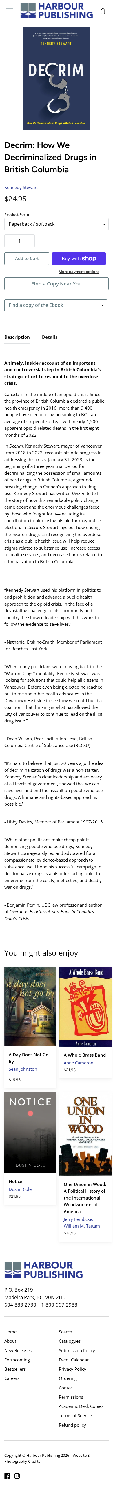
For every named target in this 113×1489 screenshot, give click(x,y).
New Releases (18, 1350)
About (10, 1341)
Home (10, 1332)
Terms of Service (75, 1415)
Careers (11, 1378)
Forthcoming (17, 1360)
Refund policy (72, 1425)
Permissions (71, 1397)
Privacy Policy (72, 1369)
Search (65, 1332)
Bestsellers (15, 1369)
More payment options (79, 271)
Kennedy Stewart (21, 187)
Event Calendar (74, 1360)
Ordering (68, 1378)
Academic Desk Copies (81, 1406)
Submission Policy (77, 1350)
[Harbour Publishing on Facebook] (7, 1476)
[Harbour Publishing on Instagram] (17, 1476)
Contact (66, 1388)
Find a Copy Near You (56, 283)
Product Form (16, 214)
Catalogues (70, 1341)
